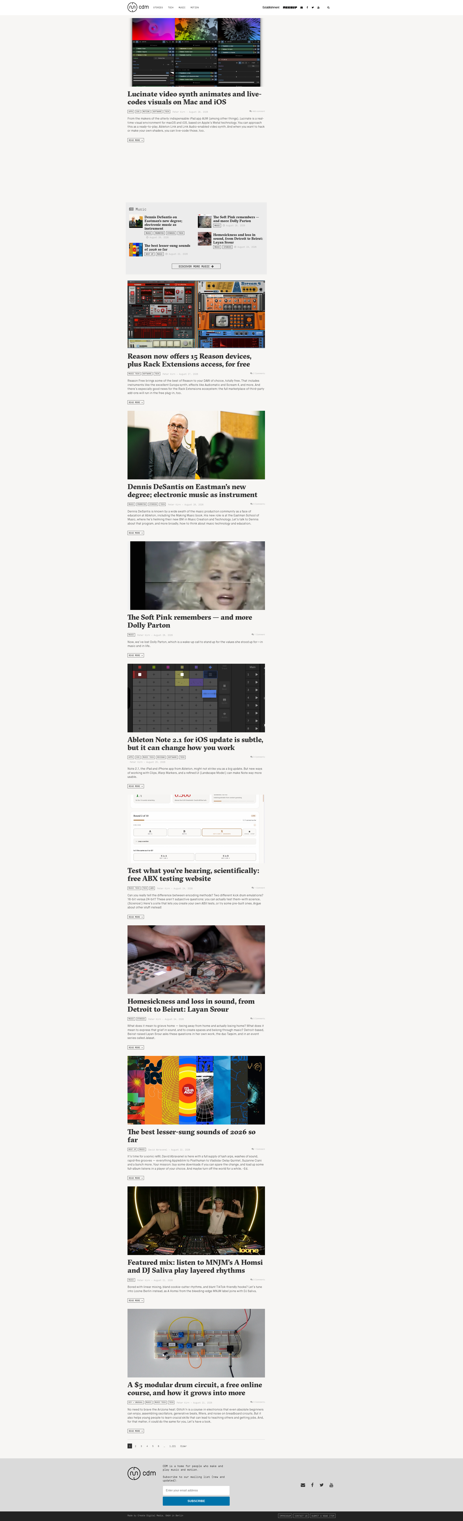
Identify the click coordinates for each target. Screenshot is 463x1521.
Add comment (258, 111)
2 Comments (259, 373)
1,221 (172, 1446)
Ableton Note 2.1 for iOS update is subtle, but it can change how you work (195, 743)
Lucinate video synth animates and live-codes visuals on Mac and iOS (195, 97)
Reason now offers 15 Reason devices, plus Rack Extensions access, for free (189, 360)
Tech (170, 7)
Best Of (149, 254)
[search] (328, 8)
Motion (195, 7)
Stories (158, 7)
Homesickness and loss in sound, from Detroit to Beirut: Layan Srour (238, 238)
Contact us (301, 1515)
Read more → (136, 140)
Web (152, 888)
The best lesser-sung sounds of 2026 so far (167, 247)
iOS (137, 111)
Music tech (134, 373)
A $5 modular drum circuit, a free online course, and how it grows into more (195, 1388)
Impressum (285, 1515)
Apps (131, 111)
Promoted (159, 233)
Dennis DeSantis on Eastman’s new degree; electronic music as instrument (163, 223)
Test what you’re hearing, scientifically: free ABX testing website (193, 874)
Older (183, 1446)
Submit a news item (322, 1515)
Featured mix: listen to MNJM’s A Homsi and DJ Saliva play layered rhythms (195, 1266)
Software (157, 111)
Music (182, 7)
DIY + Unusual (136, 1402)
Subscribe (196, 1501)
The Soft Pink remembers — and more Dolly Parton (236, 219)
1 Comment (260, 635)
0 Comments (259, 504)
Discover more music (195, 266)
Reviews (161, 757)
